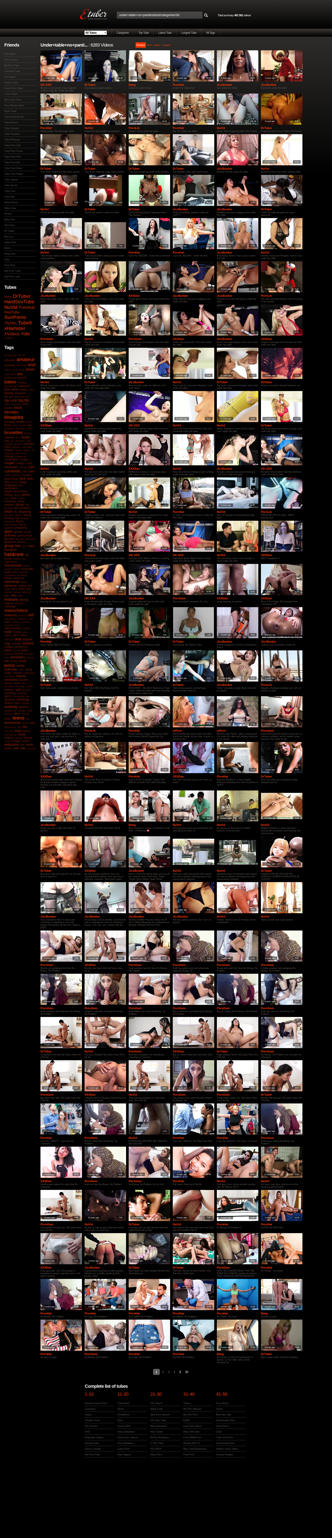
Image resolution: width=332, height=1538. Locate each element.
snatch (29, 686)
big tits (23, 400)
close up (8, 453)
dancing (16, 475)
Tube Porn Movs (13, 168)
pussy (9, 665)
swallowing (10, 710)
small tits (9, 686)
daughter (27, 475)
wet (22, 744)
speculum (22, 693)
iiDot (120, 1420)
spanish (26, 689)
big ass (8, 396)
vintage (15, 740)
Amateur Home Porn (96, 1403)
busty (25, 437)
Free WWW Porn (192, 1437)
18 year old (10, 355)
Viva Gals (9, 196)
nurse (25, 632)
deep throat (11, 478)
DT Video (9, 230)
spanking (10, 693)
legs (20, 595)
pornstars (17, 657)
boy (29, 425)
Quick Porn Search (128, 1437)
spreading (18, 696)
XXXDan (134, 295)
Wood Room (11, 202)
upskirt (18, 737)
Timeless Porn (92, 1420)
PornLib (134, 128)
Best (149, 45)
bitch (26, 404)
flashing (9, 518)
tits (25, 727)
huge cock (10, 571)
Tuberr (187, 1403)
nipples (26, 628)
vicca (7, 741)
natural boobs (12, 628)
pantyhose (21, 646)
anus (15, 369)
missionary (10, 619)
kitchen (8, 592)
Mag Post (9, 219)
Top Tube (144, 32)
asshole (22, 377)
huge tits (23, 572)
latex (7, 595)
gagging (8, 527)
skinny (8, 683)
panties (8, 646)
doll (21, 485)
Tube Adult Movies (14, 116)
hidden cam (19, 558)
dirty (7, 482)
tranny (26, 730)
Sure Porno (222, 1426)
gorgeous (10, 541)
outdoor (28, 643)
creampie (10, 467)
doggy (23, 482)
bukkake (9, 437)
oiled (23, 635)
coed (23, 453)
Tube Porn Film (12, 156)
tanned (8, 713)
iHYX (87, 1431)
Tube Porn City (12, 145)
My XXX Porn (190, 1414)
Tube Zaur (10, 191)
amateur (26, 359)
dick (23, 478)
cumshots (12, 471)
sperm (8, 696)
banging (22, 382)
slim (24, 683)
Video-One (10, 242)
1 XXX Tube (156, 1443)
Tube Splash (11, 179)
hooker (27, 565)
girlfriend (10, 535)
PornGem (46, 339)
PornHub (27, 307)
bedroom (20, 393)
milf (31, 615)
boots (29, 422)
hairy (31, 546)
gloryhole (30, 538)
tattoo (16, 713)
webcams (11, 744)
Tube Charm (11, 122)
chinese (16, 447)
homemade (13, 565)
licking (24, 599)
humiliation (10, 575)
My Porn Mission (192, 1408)
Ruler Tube (10, 111)
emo (6, 498)
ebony (26, 494)
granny (21, 541)
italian (24, 582)
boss (15, 425)
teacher (25, 713)
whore (8, 748)
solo (18, 689)
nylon (7, 635)
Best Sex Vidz (223, 1414)
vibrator (28, 737)
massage (10, 606)
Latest (156, 45)
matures (10, 615)
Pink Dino (9, 225)
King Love (9, 253)
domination (11, 488)
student (25, 703)
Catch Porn (124, 1448)
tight (32, 722)
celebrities (28, 443)
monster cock (11, 625)
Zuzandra (90, 1408)
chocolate (26, 447)
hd (27, 555)
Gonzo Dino (124, 1426)
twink (21, 734)
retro (21, 669)
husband (22, 575)
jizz (30, 585)
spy (27, 696)
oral (18, 639)
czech (7, 475)
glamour (9, 538)
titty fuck (8, 731)
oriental (16, 643)
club (17, 453)
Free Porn (188, 1454)
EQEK (186, 1420)
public (23, 661)
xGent (219, 1408)
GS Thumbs (91, 1426)
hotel (16, 569)
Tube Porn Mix (12, 162)
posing (30, 657)
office (15, 635)
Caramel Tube (12, 71)
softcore (9, 689)
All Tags (210, 32)
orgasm (27, 639)
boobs (21, 421)
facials (20, 504)
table (30, 710)
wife (16, 748)
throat (25, 723)
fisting (27, 515)
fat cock (8, 508)
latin (14, 595)
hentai (8, 558)
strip (17, 702)
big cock (10, 400)
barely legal (10, 386)
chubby (8, 450)
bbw (7, 389)
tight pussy (10, 727)
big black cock (22, 396)
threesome (12, 723)
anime (7, 369)
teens (18, 718)
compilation (11, 459)
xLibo (219, 1431)
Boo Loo (8, 236)
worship (31, 748)
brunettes (13, 432)
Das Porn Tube (12, 270)
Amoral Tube (92, 1443)
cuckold (23, 467)
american (21, 365)
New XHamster (158, 1426)
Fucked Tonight (224, 1454)
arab (21, 369)
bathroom (24, 386)
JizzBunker (224, 84)
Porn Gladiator (125, 1443)
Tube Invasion (12, 133)
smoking (19, 686)
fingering (25, 511)
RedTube (12, 312)
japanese (10, 585)
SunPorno (15, 317)
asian (30, 369)
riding (28, 669)
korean (17, 592)
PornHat (178, 84)
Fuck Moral (222, 1403)
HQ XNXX (155, 1448)
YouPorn (9, 338)
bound (22, 425)
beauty (9, 393)
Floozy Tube (11, 82)
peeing (16, 650)
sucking (10, 706)
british (29, 428)
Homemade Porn (225, 1420)
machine (19, 603)
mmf (30, 619)
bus (18, 437)
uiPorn (177, 730)
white (29, 744)
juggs (7, 589)
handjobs (10, 549)
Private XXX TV (191, 1443)
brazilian (20, 428)
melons (22, 615)
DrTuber (22, 296)
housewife (27, 568)
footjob (25, 518)
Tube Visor (123, 1403)
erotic (14, 498)
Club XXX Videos (192, 1426)
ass (20, 374)
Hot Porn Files (92, 1454)
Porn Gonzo (10, 59)
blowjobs (13, 417)
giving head (25, 535)
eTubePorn (124, 1414)
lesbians (11, 599)
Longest (166, 45)
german (18, 531)
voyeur (26, 740)
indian (8, 578)
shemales (11, 679)
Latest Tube (165, 32)
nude (8, 632)
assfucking (10, 377)
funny (22, 524)
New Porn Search (160, 1414)
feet (16, 507)
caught (17, 444)
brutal (27, 433)
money (15, 622)
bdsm (15, 389)
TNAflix (10, 323)
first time (9, 515)
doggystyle (11, 485)
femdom (25, 507)
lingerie (8, 603)
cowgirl (20, 463)
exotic (21, 501)
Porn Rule (9, 265)
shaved (21, 676)
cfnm (7, 446)
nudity (17, 631)
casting (8, 444)
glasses (20, 538)
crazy (29, 463)
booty (7, 425)
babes (10, 381)
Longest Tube (188, 32)
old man (8, 639)
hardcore (14, 554)
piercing (8, 653)
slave (17, 683)
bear (31, 389)
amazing (9, 365)
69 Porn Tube (11, 65)
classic (18, 450)
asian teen (10, 374)
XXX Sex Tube (158, 1420)
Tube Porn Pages (13, 173)
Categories (123, 32)
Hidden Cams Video (227, 1448)
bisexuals (16, 404)
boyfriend (9, 428)
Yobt (25, 333)
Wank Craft (156, 1408)
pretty (14, 661)
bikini (7, 404)
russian (17, 672)
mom (7, 621)
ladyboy (26, 592)
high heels (10, 561)
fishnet (18, 515)
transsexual (10, 734)
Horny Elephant (126, 1431)
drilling (8, 494)
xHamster (14, 328)
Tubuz (88, 1414)
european (10, 501)
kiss (28, 588)
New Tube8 (156, 1431)
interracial (11, 582)
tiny (19, 727)
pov (6, 661)
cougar (24, 459)
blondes (11, 412)
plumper (29, 653)
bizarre (8, 407)
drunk (17, 495)
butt (6, 440)
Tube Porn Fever (13, 151)
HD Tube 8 (156, 1403)
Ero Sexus (10, 76)
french (20, 521)
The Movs (9, 54)
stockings (22, 699)
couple (9, 463)
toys (18, 731)
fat (27, 504)
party (7, 650)
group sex (12, 546)
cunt (24, 471)
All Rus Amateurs (159, 1437)
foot (17, 518)
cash (28, 440)
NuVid (10, 307)
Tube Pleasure (12, 139)
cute (31, 471)
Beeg (8, 296)
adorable (9, 360)
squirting (9, 699)
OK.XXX (45, 84)
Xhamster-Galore (94, 1437)
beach (24, 389)
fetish (8, 511)
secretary (9, 676)
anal (31, 364)
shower (23, 679)
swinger (21, 710)
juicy (14, 588)
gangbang (21, 527)
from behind (10, 524)
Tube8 (25, 322)
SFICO (8, 213)
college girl (20, 456)
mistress (22, 619)
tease (7, 718)
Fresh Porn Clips (13, 88)
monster (25, 622)
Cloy (6, 259)
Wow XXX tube (191, 1431)
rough (7, 672)
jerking (22, 585)
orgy (7, 643)
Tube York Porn (224, 1437)
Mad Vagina (124, 1454)
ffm (16, 511)
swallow (24, 707)
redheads (10, 669)
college (8, 456)
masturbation (16, 610)
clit (32, 450)
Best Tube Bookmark (194, 1448)
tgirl (28, 718)
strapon (8, 702)
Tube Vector (10, 185)
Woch (7, 248)
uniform (8, 737)
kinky (22, 588)
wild (23, 748)
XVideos (12, 333)
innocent (18, 578)
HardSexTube (19, 301)
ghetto (27, 531)
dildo (30, 478)
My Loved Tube (12, 99)
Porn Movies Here (14, 105)
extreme (9, 504)
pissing (18, 653)
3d (19, 355)
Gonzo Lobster (93, 1448)
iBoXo (121, 1408)
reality (20, 665)
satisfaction (29, 672)
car (12, 440)
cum (31, 467)
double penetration (15, 491)
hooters (8, 569)
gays (8, 531)
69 (23, 355)
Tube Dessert (11, 128)
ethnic (22, 498)
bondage (9, 421)
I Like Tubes (11, 94)
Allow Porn (156, 1454)
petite (24, 650)
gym (24, 546)
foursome (9, 521)
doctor (14, 482)
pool (6, 657)
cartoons (20, 440)
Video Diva (10, 208)
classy (26, 450)
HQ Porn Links (12, 276)
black (18, 407)
